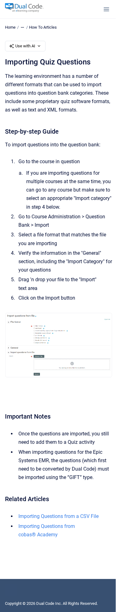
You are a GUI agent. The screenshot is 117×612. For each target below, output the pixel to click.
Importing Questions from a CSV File (58, 516)
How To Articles (43, 27)
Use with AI (25, 46)
